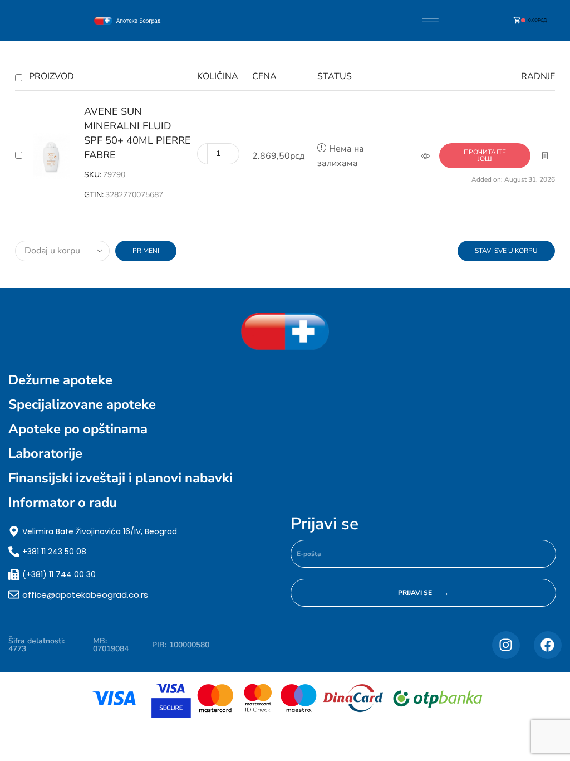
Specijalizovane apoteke (82, 404)
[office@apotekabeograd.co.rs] (13, 594)
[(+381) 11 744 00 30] (13, 574)
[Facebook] (548, 645)
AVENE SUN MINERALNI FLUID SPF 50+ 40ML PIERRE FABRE (137, 133)
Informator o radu (62, 502)
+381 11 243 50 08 (54, 551)
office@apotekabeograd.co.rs (85, 595)
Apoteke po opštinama (78, 429)
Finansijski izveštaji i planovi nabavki (120, 478)
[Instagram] (506, 645)
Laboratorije (45, 453)
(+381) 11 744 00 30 (59, 574)
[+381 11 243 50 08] (13, 551)
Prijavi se (324, 524)
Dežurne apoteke (60, 380)
